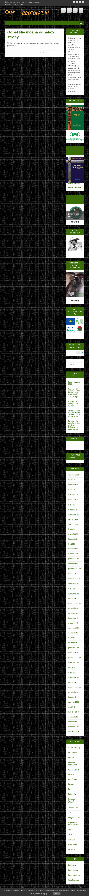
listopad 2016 (73, 598)
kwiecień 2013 (73, 712)
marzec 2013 (73, 717)
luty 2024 (71, 489)
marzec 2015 (73, 633)
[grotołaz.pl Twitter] (83, 2)
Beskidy (71, 774)
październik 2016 (74, 603)
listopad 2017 (73, 573)
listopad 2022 (73, 519)
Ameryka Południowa (72, 763)
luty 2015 (71, 638)
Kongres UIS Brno (74, 817)
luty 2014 (71, 672)
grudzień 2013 (73, 677)
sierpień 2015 (73, 623)
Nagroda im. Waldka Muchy (73, 823)
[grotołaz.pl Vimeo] (80, 2)
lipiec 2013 (72, 697)
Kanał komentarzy (75, 875)
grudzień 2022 (73, 514)
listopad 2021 (73, 539)
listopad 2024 (73, 484)
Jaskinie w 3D (73, 808)
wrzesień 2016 (73, 608)
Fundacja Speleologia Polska (72, 801)
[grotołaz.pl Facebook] (77, 2)
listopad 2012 (73, 721)
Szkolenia (71, 839)
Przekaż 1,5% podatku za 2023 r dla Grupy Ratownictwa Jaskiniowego (75, 425)
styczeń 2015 (73, 643)
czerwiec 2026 (73, 475)
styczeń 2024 (73, 494)
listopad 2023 (73, 499)
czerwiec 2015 (73, 628)
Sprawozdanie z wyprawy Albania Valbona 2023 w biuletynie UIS (74, 413)
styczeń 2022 (73, 534)
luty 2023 (71, 504)
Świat (70, 834)
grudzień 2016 (73, 593)
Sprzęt (70, 829)
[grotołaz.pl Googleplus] (74, 2)
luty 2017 (71, 588)
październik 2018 (74, 568)
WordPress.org (73, 880)
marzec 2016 (73, 613)
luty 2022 (71, 529)
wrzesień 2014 (73, 662)
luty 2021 (71, 544)
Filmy (70, 789)
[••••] (75, 285)
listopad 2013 (73, 682)
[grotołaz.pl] (27, 13)
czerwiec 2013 (73, 702)
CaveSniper (72, 779)
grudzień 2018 (73, 559)
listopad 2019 (73, 549)
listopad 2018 (73, 563)
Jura (70, 813)
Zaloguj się (72, 865)
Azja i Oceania (73, 769)
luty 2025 (71, 479)
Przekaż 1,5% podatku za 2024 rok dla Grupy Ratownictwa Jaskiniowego (74, 393)
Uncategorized (73, 844)
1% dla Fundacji (74, 747)
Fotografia (72, 794)
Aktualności (72, 752)
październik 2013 (74, 687)
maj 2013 (71, 707)
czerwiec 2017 (73, 583)
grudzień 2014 (73, 647)
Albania (71, 757)
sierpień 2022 (73, 524)
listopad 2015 (73, 618)
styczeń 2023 (73, 509)
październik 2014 (74, 657)
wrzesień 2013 (73, 692)
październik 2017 (74, 578)
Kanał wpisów (73, 870)
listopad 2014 (73, 652)
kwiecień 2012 (73, 731)
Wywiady (71, 849)
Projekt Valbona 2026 (74, 383)
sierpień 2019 (73, 554)
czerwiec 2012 (73, 726)
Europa (71, 784)
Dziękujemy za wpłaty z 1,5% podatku (73, 403)
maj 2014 (71, 667)
